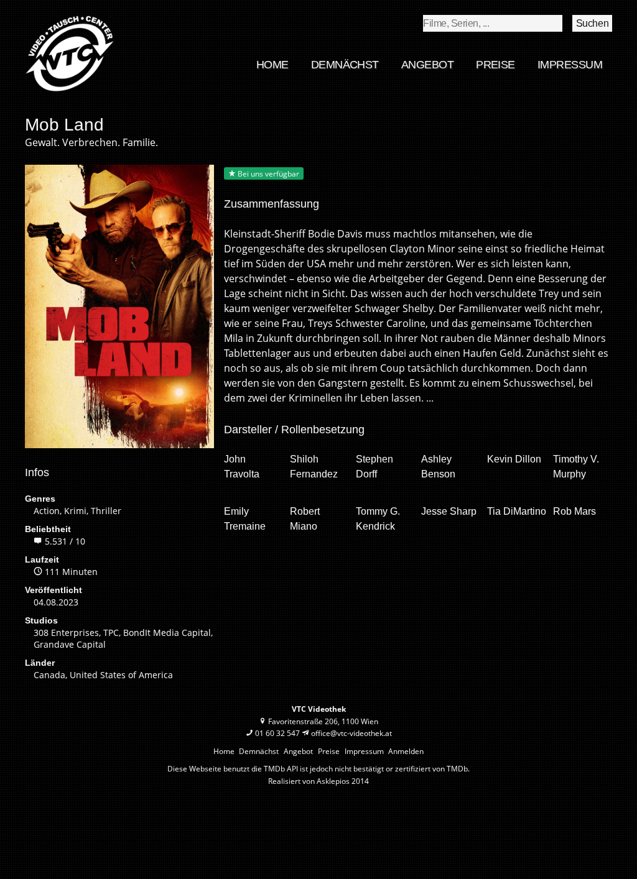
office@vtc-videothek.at (351, 733)
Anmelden (406, 751)
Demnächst (345, 64)
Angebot (427, 64)
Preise (495, 64)
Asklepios (333, 781)
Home (272, 64)
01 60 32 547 (277, 733)
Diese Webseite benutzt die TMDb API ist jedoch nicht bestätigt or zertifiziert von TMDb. (318, 768)
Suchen (592, 23)
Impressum (569, 64)
